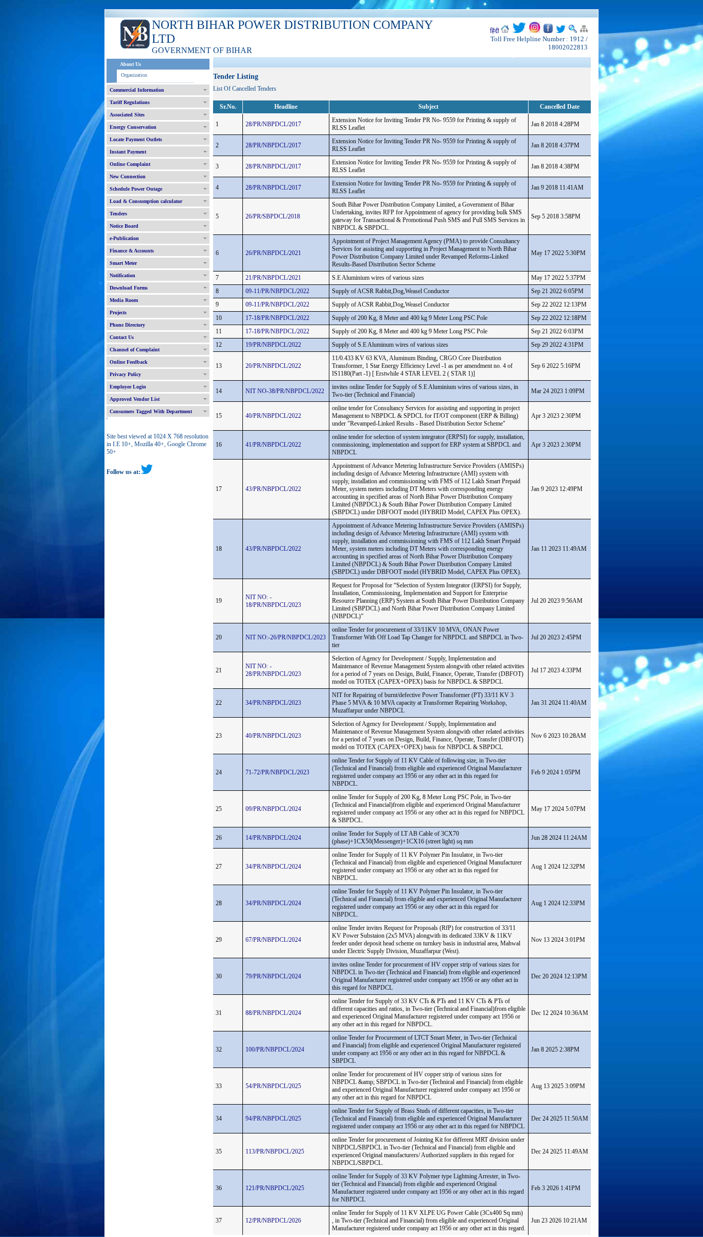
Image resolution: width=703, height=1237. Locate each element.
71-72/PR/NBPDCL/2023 (277, 772)
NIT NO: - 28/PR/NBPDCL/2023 (273, 670)
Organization (134, 75)
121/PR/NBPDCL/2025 (274, 1188)
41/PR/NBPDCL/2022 (273, 444)
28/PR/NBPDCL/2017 (273, 124)
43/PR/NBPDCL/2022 (273, 489)
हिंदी (494, 31)
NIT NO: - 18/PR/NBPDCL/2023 (273, 601)
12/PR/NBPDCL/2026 (273, 1220)
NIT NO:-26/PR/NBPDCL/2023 (285, 637)
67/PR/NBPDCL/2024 (273, 939)
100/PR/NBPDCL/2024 (274, 1049)
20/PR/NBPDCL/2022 (273, 365)
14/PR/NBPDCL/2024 (273, 837)
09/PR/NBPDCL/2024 (273, 808)
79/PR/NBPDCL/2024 (273, 976)
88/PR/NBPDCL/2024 (273, 1012)
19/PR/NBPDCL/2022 (273, 344)
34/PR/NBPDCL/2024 (273, 866)
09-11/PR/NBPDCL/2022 (277, 291)
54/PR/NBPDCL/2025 (273, 1086)
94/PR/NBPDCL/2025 (273, 1118)
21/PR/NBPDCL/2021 (273, 277)
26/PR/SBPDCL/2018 (272, 216)
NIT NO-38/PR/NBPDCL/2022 (284, 391)
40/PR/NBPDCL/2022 (273, 415)
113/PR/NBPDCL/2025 (274, 1151)
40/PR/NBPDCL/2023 (273, 735)
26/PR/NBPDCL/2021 (273, 253)
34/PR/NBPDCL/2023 (273, 702)
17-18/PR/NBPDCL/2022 (277, 317)
